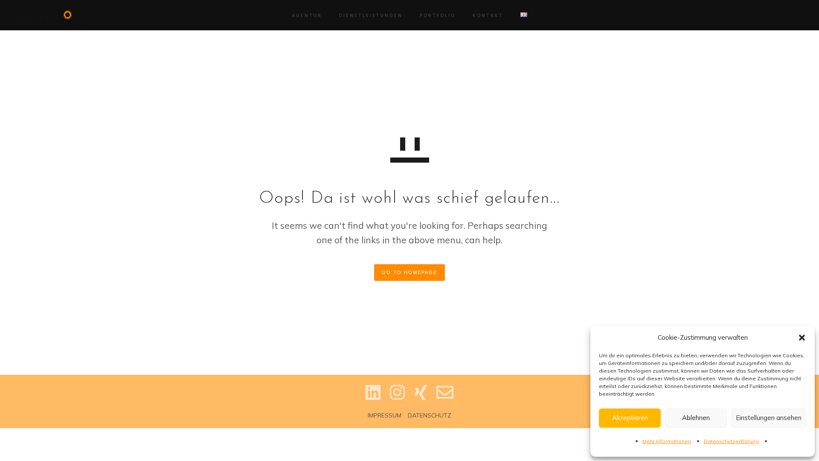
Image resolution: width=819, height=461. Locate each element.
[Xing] (421, 399)
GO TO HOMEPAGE (409, 272)
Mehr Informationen (666, 441)
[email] (445, 399)
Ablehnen (696, 418)
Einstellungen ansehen (769, 418)
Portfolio (438, 16)
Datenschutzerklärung (731, 441)
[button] (802, 337)
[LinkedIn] (373, 399)
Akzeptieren (630, 418)
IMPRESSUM (384, 415)
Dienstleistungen (371, 16)
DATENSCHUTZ (429, 415)
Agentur (307, 16)
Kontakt (488, 16)
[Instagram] (397, 399)
